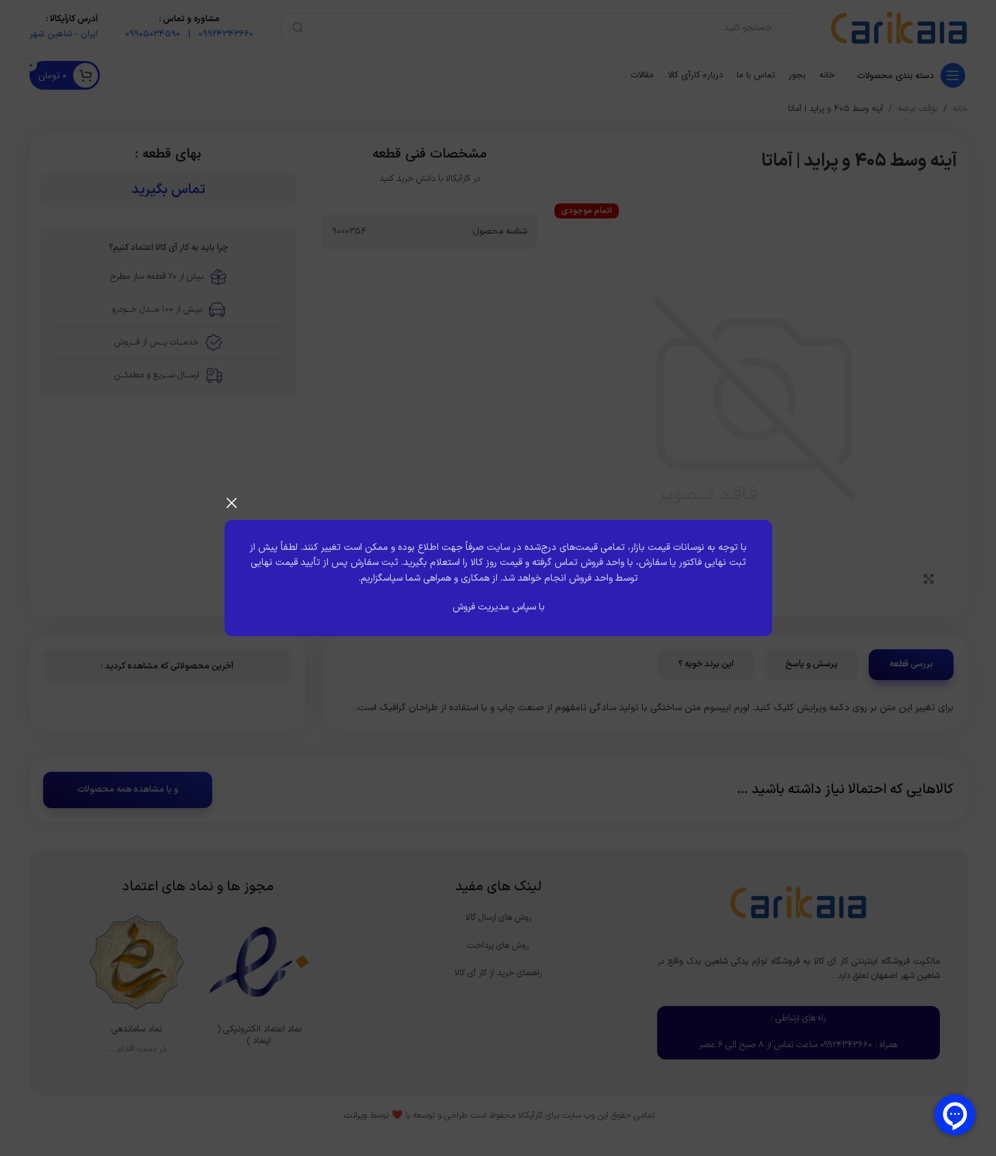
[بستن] (231, 503)
